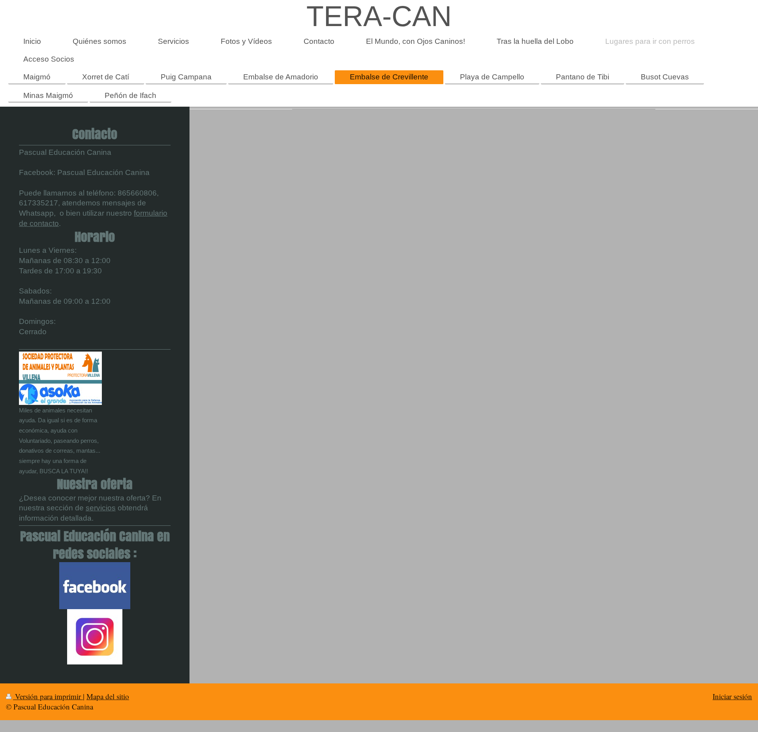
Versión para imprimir (48, 696)
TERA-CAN (379, 16)
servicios (101, 508)
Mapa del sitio (107, 696)
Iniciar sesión (732, 696)
